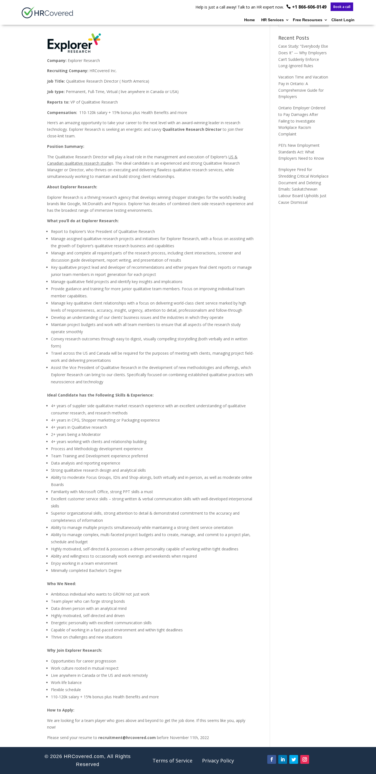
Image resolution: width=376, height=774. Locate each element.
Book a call (341, 7)
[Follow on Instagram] (304, 759)
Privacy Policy (218, 760)
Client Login (343, 20)
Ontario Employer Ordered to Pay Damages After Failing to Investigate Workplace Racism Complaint (301, 121)
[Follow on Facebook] (271, 759)
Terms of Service (172, 760)
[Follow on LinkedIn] (282, 759)
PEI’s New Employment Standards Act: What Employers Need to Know (301, 152)
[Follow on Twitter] (293, 759)
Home (249, 20)
